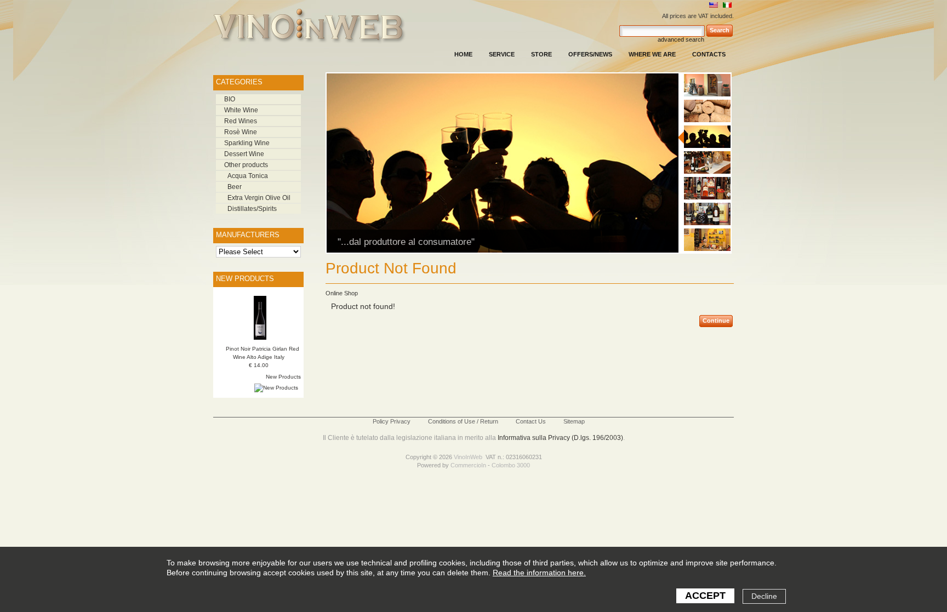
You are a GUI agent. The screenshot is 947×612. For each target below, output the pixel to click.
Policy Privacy (391, 421)
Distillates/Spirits (252, 209)
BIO (229, 99)
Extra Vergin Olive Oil (258, 198)
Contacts (709, 54)
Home (463, 54)
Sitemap (574, 421)
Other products (246, 165)
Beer (234, 187)
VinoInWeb (468, 457)
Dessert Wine (244, 154)
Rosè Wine (240, 132)
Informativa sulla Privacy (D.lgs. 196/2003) (560, 438)
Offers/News (590, 54)
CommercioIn (468, 465)
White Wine (241, 110)
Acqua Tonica (247, 176)
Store (541, 54)
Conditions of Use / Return (463, 421)
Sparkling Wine (247, 143)
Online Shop (342, 293)
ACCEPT (705, 595)
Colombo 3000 (511, 465)
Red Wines (240, 121)
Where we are (652, 54)
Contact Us (531, 421)
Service (502, 54)
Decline (764, 596)
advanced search (681, 39)
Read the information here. (539, 572)
